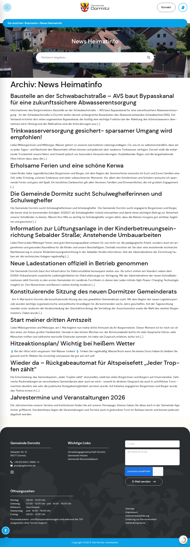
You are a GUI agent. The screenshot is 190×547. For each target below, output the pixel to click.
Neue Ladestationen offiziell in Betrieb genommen (79, 263)
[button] (6, 540)
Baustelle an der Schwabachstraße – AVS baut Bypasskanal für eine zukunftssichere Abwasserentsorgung (92, 99)
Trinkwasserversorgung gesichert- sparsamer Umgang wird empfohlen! (91, 134)
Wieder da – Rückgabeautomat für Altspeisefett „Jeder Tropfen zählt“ (94, 366)
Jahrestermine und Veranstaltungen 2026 (67, 397)
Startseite (31, 23)
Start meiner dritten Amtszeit (50, 320)
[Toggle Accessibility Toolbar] (6, 530)
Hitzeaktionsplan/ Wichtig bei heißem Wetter (72, 343)
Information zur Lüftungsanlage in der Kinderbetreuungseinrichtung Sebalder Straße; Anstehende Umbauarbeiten (93, 232)
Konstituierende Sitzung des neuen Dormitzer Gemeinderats (93, 291)
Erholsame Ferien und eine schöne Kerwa (66, 165)
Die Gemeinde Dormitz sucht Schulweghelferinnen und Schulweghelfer (86, 197)
